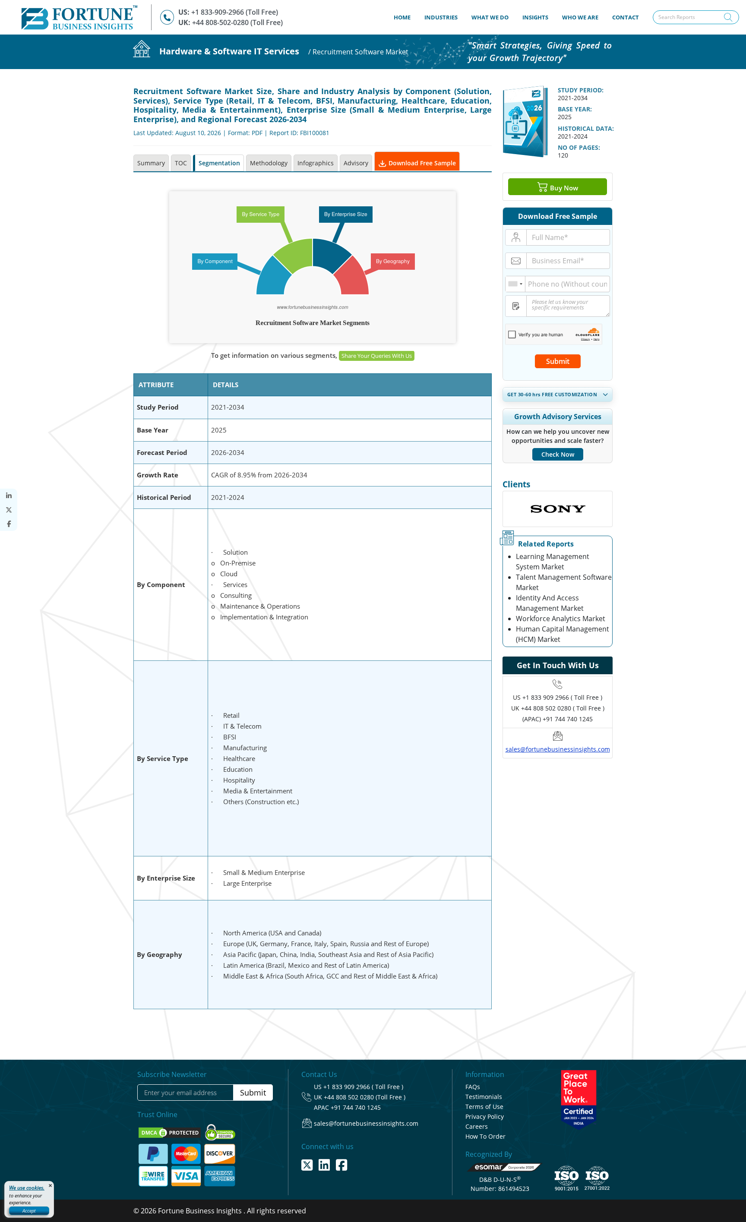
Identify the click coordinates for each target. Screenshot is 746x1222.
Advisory (356, 163)
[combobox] (515, 284)
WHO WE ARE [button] (580, 17)
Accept (29, 1210)
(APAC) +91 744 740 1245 (557, 719)
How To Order (485, 1136)
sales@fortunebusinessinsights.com (558, 749)
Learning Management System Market (552, 562)
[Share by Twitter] (8, 510)
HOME (405, 17)
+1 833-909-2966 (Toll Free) (234, 12)
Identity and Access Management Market (550, 603)
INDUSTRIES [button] (441, 17)
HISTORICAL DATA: (586, 128)
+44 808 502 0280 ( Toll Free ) (562, 708)
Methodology (269, 163)
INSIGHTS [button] (535, 17)
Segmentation (219, 163)
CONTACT (625, 17)
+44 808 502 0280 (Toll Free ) (364, 1097)
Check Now (557, 454)
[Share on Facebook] (8, 524)
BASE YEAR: (575, 109)
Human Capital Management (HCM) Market (562, 634)
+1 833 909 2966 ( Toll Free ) (562, 697)
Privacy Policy (484, 1116)
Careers (476, 1126)
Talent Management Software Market (564, 582)
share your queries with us (376, 356)
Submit (557, 361)
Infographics (315, 163)
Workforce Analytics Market (560, 618)
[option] (557, 509)
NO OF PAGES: (579, 147)
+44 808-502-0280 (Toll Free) (237, 22)
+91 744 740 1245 (356, 1107)
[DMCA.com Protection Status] (170, 1132)
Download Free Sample (421, 163)
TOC (181, 163)
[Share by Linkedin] (8, 496)
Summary (151, 163)
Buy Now (563, 187)
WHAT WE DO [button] (490, 17)
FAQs (472, 1087)
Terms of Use (484, 1106)
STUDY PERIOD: (581, 90)
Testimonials (483, 1097)
